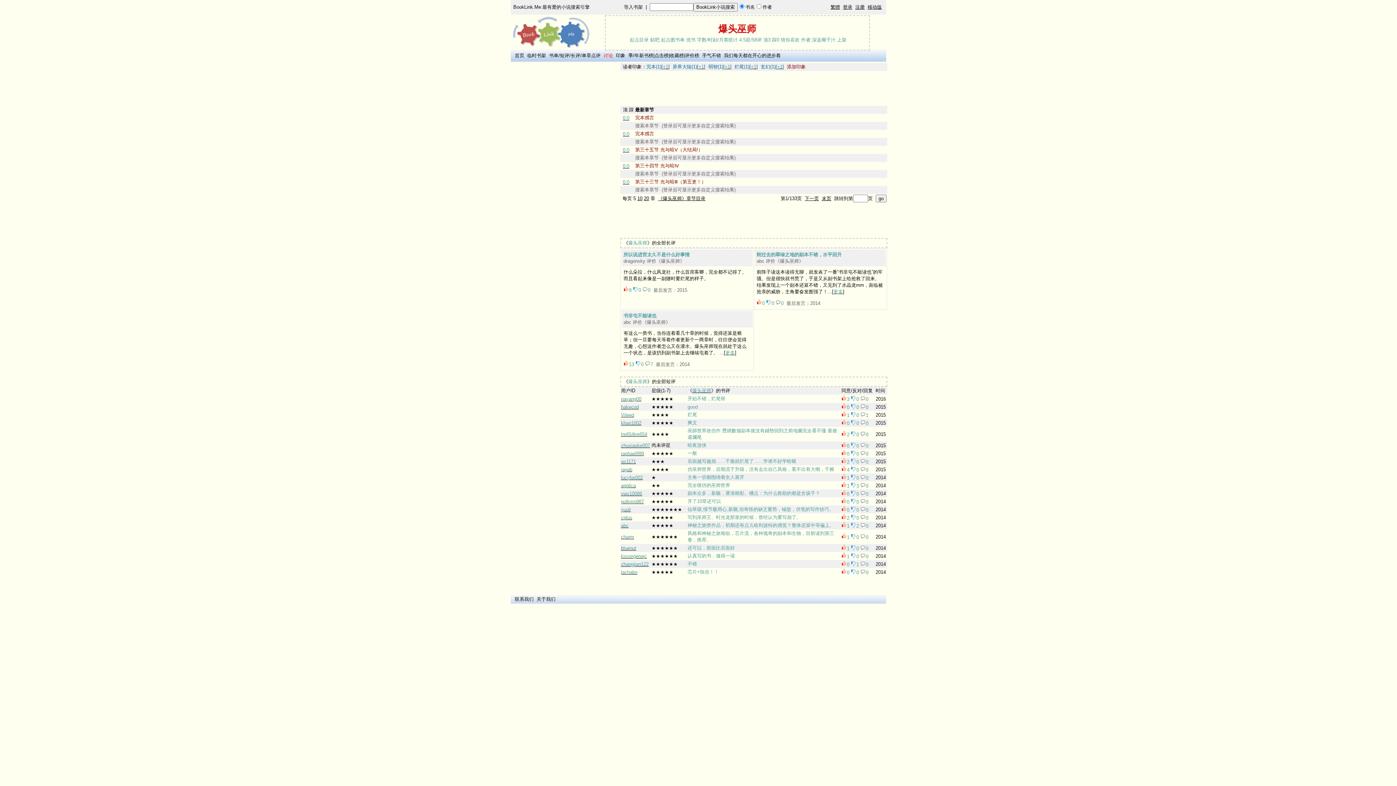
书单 (553, 55)
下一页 (812, 198)
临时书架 (536, 55)
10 (639, 198)
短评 (564, 55)
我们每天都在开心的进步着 (752, 55)
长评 (575, 55)
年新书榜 (643, 55)
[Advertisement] (564, 172)
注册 (860, 7)
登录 (847, 7)
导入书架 (633, 7)
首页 (519, 55)
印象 (620, 55)
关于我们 (546, 599)
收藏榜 (677, 55)
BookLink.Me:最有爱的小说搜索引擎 (551, 7)
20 (646, 198)
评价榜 (692, 55)
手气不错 (711, 55)
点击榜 (661, 55)
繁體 (835, 7)
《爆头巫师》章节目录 (681, 198)
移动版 (875, 7)
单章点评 (591, 55)
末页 (826, 198)
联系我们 (524, 599)
